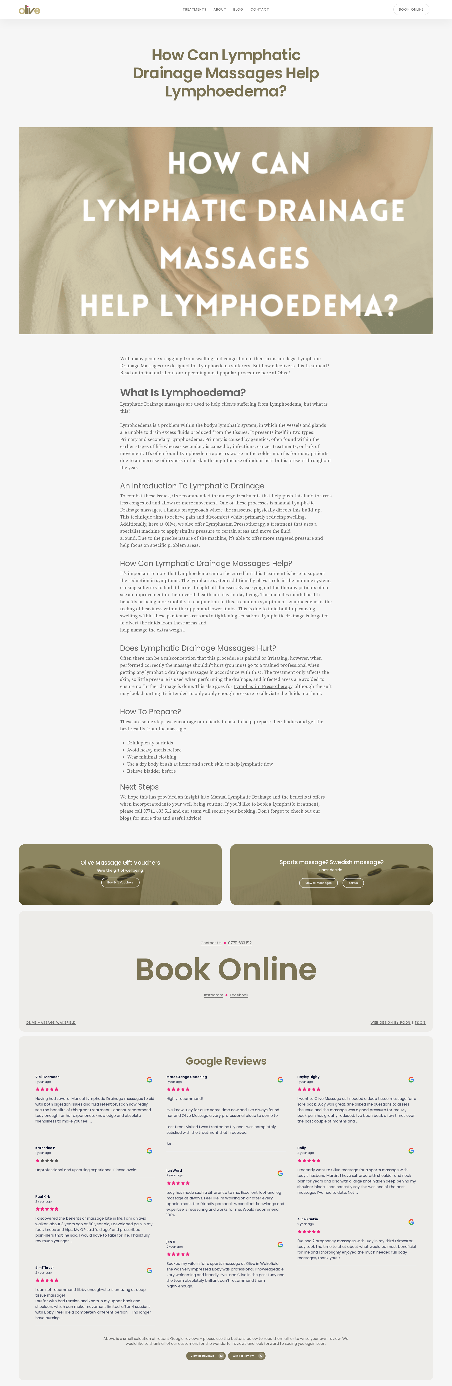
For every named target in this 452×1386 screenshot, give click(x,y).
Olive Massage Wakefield (51, 1022)
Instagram (213, 995)
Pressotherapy (277, 687)
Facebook (239, 995)
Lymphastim (248, 687)
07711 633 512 (240, 943)
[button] (120, 882)
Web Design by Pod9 (391, 1022)
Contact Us (211, 943)
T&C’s (420, 1022)
